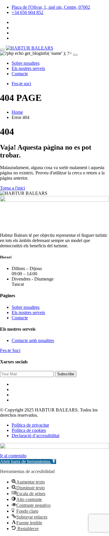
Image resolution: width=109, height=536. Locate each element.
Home (17, 112)
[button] (28, 461)
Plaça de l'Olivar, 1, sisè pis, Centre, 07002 (51, 7)
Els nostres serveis (28, 68)
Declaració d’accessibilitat (35, 435)
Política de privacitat (30, 425)
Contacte (20, 73)
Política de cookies (29, 430)
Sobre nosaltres (26, 63)
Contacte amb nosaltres (33, 340)
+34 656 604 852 (27, 12)
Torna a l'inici (12, 187)
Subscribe (65, 374)
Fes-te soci (21, 83)
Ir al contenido (13, 455)
